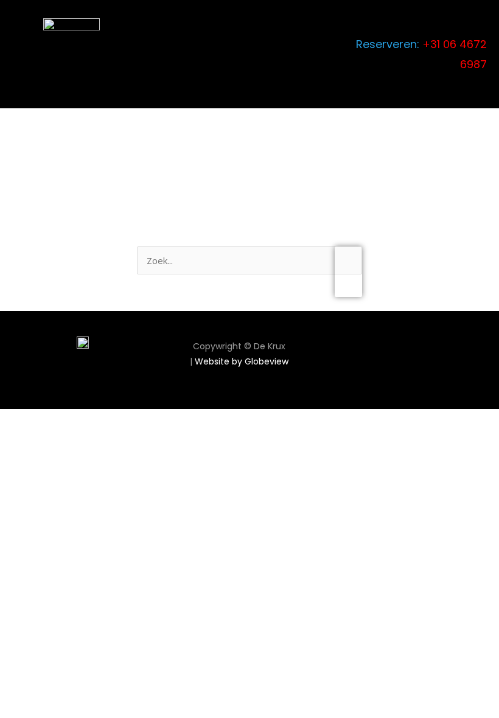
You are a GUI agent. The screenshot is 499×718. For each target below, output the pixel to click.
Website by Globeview (241, 361)
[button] (344, 54)
